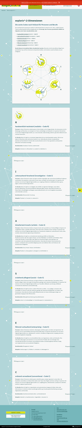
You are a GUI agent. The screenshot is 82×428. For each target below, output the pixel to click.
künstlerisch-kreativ (22, 38)
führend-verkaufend (22, 42)
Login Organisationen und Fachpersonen (16, 416)
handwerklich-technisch (23, 34)
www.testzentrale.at (38, 419)
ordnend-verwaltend (22, 45)
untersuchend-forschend (23, 36)
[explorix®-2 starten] (80, 190)
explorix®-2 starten (15, 412)
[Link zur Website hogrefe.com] (76, 426)
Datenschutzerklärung (62, 418)
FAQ (58, 408)
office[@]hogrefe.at (37, 418)
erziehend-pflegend (22, 40)
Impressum (59, 416)
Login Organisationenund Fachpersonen (67, 5)
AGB (58, 419)
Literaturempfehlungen (62, 411)
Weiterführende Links (62, 409)
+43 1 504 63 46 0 (37, 416)
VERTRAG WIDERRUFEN (62, 421)
